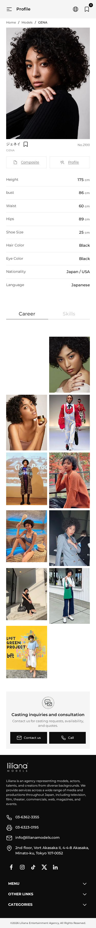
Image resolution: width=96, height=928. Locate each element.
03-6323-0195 (27, 827)
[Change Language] (75, 9)
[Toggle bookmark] (26, 144)
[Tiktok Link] (33, 867)
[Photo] (70, 364)
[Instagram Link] (22, 867)
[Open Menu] (9, 9)
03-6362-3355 (27, 817)
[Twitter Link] (44, 867)
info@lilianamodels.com (37, 837)
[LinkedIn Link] (55, 867)
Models (27, 22)
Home (11, 22)
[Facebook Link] (11, 867)
